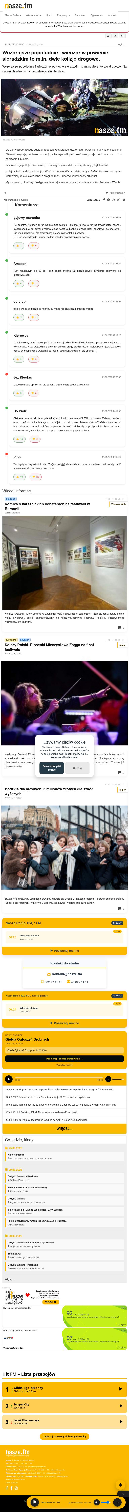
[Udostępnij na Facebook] (106, 499)
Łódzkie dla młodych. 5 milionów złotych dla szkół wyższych (49, 791)
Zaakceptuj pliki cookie (52, 767)
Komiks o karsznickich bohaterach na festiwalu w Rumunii (47, 506)
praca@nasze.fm (18, 1479)
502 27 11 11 (53, 982)
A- (108, 35)
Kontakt (112, 15)
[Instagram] (16, 1488)
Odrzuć (77, 768)
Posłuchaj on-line (66, 950)
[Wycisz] (97, 1502)
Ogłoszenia (97, 15)
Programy (62, 15)
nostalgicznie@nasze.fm (58, 1476)
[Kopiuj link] (119, 499)
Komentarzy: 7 (117, 192)
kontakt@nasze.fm (67, 974)
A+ (122, 35)
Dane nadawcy (12, 1482)
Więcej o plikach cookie (64, 757)
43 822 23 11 (21, 1466)
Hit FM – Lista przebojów (28, 1374)
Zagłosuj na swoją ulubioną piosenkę (64, 1436)
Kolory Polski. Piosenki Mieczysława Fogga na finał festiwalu (49, 647)
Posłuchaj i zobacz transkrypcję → (64, 1058)
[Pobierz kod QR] (124, 200)
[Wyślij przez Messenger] (109, 499)
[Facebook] (7, 1488)
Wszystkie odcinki (64, 1064)
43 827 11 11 (79, 982)
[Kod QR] (122, 499)
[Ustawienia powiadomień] (120, 1485)
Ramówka (80, 15)
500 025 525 (43, 1476)
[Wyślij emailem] (116, 499)
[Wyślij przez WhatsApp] (112, 499)
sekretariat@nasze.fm (37, 1466)
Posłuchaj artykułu (18, 199)
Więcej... (64, 1128)
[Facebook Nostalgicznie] (11, 1488)
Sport (49, 15)
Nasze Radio (12, 15)
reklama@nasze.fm (57, 1470)
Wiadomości (33, 15)
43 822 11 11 (43, 1470)
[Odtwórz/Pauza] (35, 1502)
